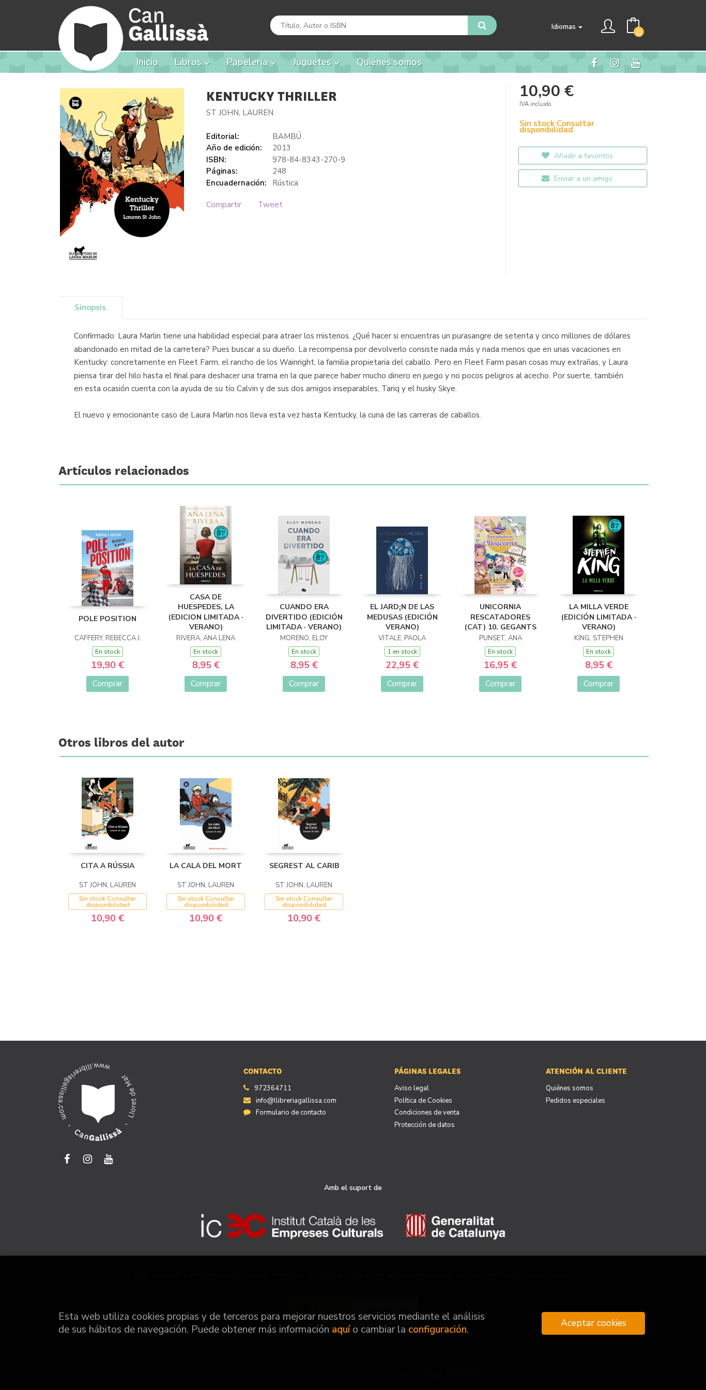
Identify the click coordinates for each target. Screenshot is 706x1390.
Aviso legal (411, 1088)
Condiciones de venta (426, 1112)
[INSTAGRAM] (614, 62)
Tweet (270, 204)
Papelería (248, 62)
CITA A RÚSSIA (107, 866)
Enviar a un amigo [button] (582, 178)
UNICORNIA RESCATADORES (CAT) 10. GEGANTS (500, 617)
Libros (189, 62)
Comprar (107, 683)
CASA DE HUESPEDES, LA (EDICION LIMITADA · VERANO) (205, 612)
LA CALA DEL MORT (206, 866)
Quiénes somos (569, 1088)
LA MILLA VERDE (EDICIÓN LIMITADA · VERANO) (598, 617)
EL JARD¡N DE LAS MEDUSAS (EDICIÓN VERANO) (402, 617)
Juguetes (313, 62)
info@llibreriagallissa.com (296, 1100)
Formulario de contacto (291, 1112)
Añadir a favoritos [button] (582, 156)
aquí (341, 1329)
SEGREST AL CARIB (304, 866)
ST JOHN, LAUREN (239, 112)
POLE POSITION (107, 619)
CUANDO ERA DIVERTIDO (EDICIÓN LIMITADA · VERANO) (304, 617)
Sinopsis (90, 307)
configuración (437, 1329)
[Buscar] (482, 25)
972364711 (272, 1088)
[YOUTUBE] (635, 62)
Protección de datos (424, 1125)
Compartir (223, 204)
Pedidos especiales (575, 1100)
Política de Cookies (423, 1100)
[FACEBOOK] (594, 62)
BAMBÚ (286, 136)
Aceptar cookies (593, 1323)
